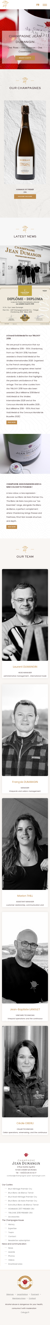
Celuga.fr (25, 1312)
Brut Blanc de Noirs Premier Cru (22, 1200)
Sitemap (10, 1294)
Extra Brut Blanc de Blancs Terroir (23, 1204)
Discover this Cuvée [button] (25, 196)
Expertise (12, 1228)
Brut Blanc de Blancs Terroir (21, 1192)
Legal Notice (22, 1294)
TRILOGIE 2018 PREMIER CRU (20, 1212)
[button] (25, 58)
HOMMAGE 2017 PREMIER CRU (21, 1208)
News (10, 1248)
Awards (11, 1252)
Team (11, 1232)
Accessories (13, 1216)
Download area (15, 1264)
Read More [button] (12, 422)
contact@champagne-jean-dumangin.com (26, 1175)
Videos (11, 1260)
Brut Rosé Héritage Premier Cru (22, 1196)
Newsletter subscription (19, 1240)
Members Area (18, 1298)
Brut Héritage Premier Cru (20, 1188)
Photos (11, 1256)
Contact (12, 1236)
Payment (35, 1294)
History (11, 1224)
